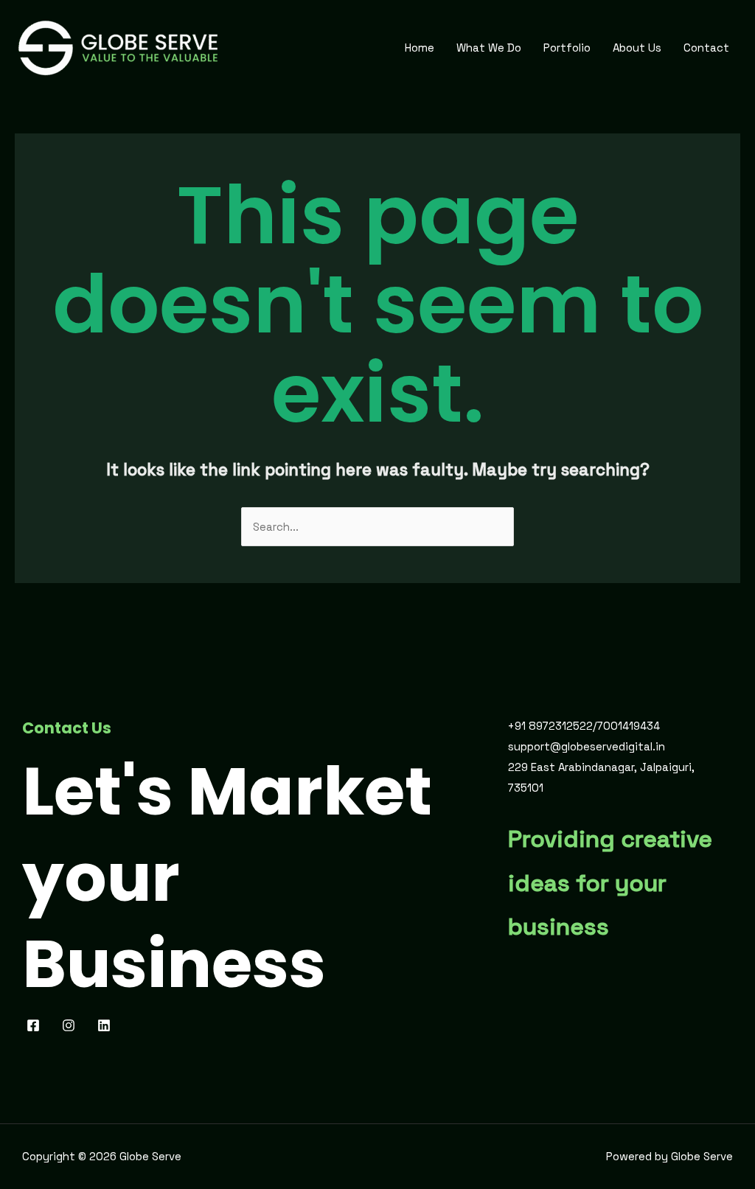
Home (419, 48)
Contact (706, 48)
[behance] (106, 1025)
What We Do (488, 48)
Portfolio (567, 48)
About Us (637, 48)
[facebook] (35, 1025)
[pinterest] (71, 1025)
